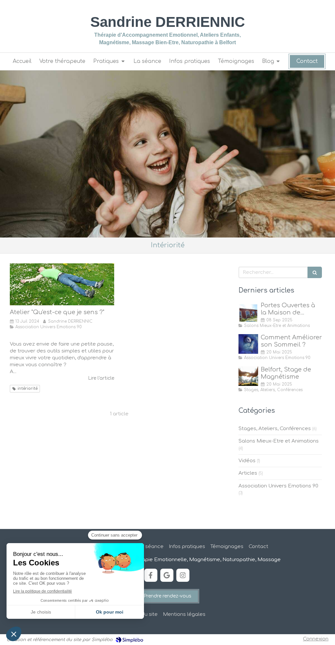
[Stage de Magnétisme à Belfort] (248, 376)
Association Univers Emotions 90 (278, 486)
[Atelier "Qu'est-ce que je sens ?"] (62, 284)
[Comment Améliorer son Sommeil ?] (248, 344)
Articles (247, 473)
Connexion (315, 639)
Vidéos (247, 461)
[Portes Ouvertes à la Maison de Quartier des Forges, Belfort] (248, 312)
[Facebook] (150, 575)
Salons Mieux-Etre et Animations (278, 441)
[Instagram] (182, 575)
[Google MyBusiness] (166, 575)
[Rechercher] (315, 272)
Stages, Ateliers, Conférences (274, 428)
